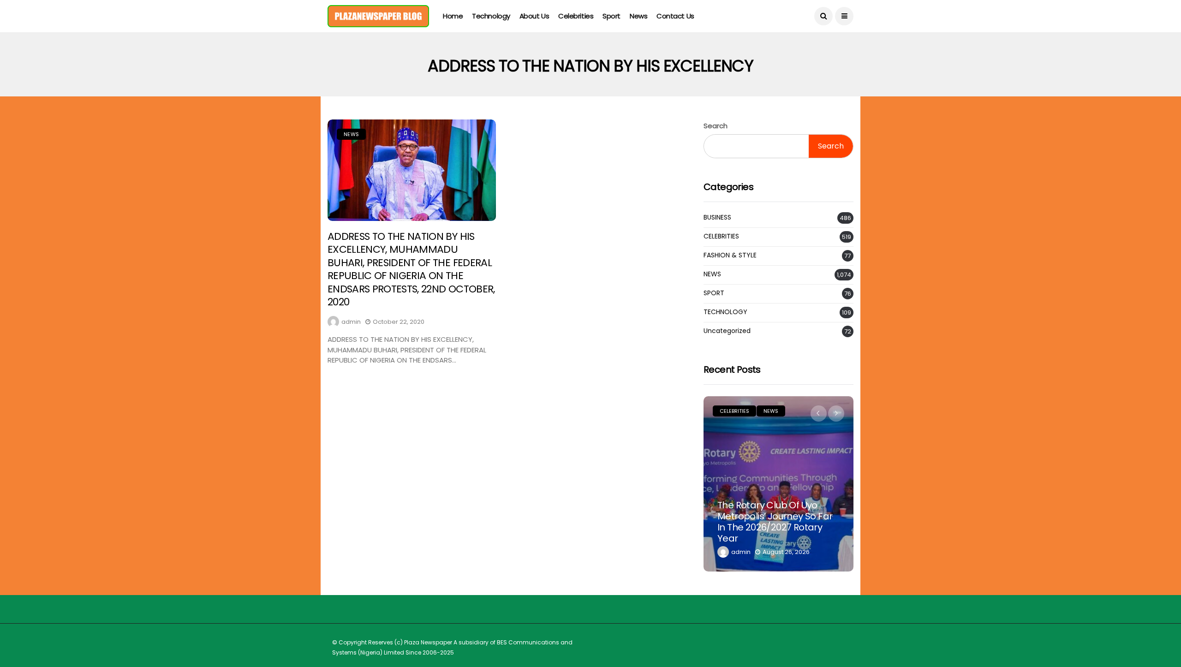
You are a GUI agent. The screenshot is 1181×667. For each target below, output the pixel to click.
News (638, 16)
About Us (534, 16)
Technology (491, 16)
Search (716, 126)
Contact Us (675, 16)
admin (351, 321)
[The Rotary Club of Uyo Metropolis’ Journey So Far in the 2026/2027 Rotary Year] (778, 484)
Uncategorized (727, 331)
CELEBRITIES (721, 236)
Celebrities (575, 16)
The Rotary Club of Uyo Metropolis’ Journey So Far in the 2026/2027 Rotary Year (774, 522)
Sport (611, 16)
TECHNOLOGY (725, 312)
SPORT (714, 293)
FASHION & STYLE (730, 255)
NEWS (351, 134)
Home (453, 16)
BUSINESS (717, 217)
